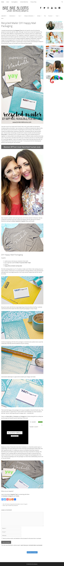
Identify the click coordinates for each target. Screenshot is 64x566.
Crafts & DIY (3, 15)
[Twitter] (44, 8)
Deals (2, 18)
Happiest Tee (18, 30)
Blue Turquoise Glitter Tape (23, 262)
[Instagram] (48, 8)
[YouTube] (52, 8)
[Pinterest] (59, 8)
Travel (57, 15)
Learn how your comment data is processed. (31, 545)
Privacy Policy (33, 2)
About (7, 2)
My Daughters (15, 2)
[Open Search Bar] (62, 2)
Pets (45, 15)
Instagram (23, 416)
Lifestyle (38, 15)
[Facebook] (40, 8)
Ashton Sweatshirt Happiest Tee (20, 221)
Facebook (16, 416)
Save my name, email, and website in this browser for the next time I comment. (22, 538)
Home (2, 2)
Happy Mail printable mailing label (13, 266)
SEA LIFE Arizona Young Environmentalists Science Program (15, 504)
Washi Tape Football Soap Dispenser (10, 505)
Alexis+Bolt (4, 134)
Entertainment (12, 15)
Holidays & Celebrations (28, 15)
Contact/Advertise (24, 2)
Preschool (50, 15)
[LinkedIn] (55, 8)
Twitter (17, 496)
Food (19, 15)
